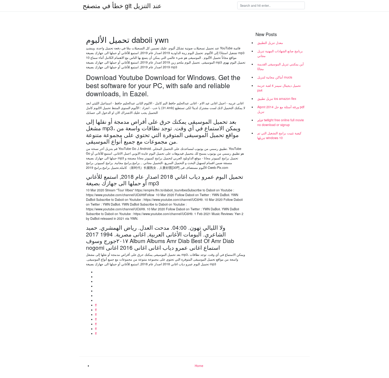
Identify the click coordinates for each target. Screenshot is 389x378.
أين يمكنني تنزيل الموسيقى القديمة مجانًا (280, 66)
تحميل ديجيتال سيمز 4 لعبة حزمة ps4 (279, 87)
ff (96, 305)
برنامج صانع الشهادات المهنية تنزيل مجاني (280, 53)
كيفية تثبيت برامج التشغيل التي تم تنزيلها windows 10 (279, 135)
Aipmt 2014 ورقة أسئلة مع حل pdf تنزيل (280, 109)
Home (199, 365)
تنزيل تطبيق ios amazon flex (276, 98)
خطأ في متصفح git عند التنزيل (122, 5)
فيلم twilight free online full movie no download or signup (280, 122)
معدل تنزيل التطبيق (270, 42)
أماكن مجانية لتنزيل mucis (274, 77)
